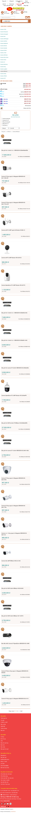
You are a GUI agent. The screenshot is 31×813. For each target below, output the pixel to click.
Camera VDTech (3, 75)
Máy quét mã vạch (5, 749)
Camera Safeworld (4, 43)
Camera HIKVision (4, 55)
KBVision (9, 131)
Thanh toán (11, 4)
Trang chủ (4, 1)
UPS (2, 741)
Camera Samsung (3, 64)
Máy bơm (3, 730)
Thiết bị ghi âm (4, 718)
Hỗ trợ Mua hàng (4, 776)
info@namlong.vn (5, 794)
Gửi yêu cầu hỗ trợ (27, 108)
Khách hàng (26, 2)
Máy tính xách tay (4, 743)
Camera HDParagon (4, 38)
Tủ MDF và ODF (4, 722)
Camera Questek (3, 48)
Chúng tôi (12, 1)
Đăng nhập (26, 5)
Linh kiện (2, 763)
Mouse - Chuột (4, 761)
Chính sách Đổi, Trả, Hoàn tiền (7, 778)
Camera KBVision (3, 71)
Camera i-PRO (3, 29)
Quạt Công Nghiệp (4, 765)
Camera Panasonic (4, 31)
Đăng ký (19, 5)
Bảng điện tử (3, 755)
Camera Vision (3, 59)
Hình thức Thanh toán (5, 784)
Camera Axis (2, 36)
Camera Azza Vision (4, 57)
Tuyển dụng (19, 4)
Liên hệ (4, 4)
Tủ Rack (2, 736)
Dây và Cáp (3, 724)
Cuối (21, 711)
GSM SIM (3, 726)
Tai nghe (2, 720)
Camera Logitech (3, 69)
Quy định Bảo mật (4, 782)
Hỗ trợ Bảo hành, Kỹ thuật (6, 774)
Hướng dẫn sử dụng (19, 1)
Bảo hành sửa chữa (5, 767)
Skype (2, 91)
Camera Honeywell (4, 34)
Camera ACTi (3, 78)
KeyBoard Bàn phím (5, 759)
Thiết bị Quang (4, 728)
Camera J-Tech (3, 52)
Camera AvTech (3, 50)
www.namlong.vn (13, 794)
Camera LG (2, 62)
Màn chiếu (3, 747)
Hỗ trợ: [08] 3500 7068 (8, 5)
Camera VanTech (3, 41)
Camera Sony (3, 66)
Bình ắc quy (3, 738)
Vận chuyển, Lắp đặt (5, 780)
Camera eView (3, 73)
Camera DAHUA (3, 45)
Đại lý (26, 1)
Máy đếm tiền (3, 757)
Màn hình (3, 745)
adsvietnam (13, 811)
